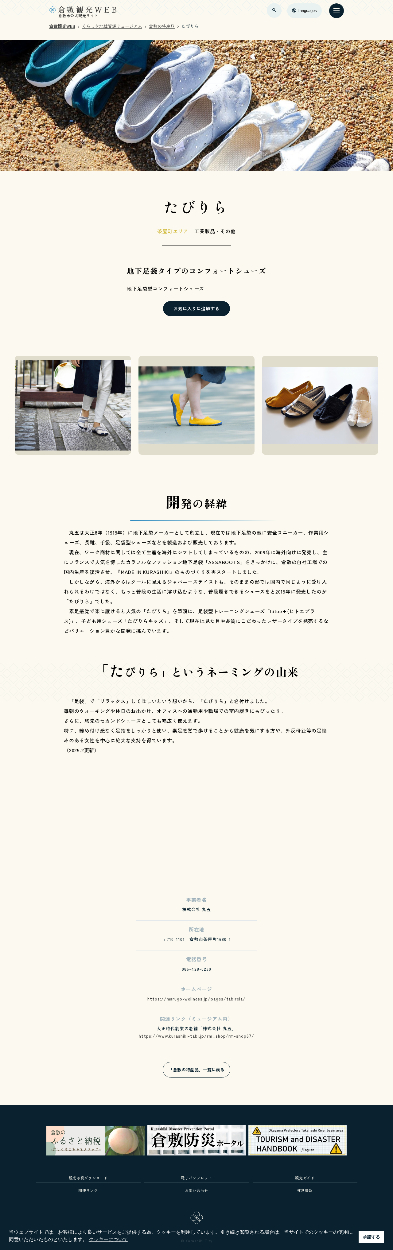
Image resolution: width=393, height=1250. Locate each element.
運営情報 (305, 1190)
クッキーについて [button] (108, 1239)
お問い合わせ (196, 1190)
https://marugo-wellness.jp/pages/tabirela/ (196, 999)
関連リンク (88, 1190)
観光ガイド (304, 1177)
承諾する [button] (371, 1236)
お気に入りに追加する (196, 308)
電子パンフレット (196, 1177)
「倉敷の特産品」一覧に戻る (196, 1069)
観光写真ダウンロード (88, 1177)
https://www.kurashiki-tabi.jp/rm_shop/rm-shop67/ (196, 1036)
